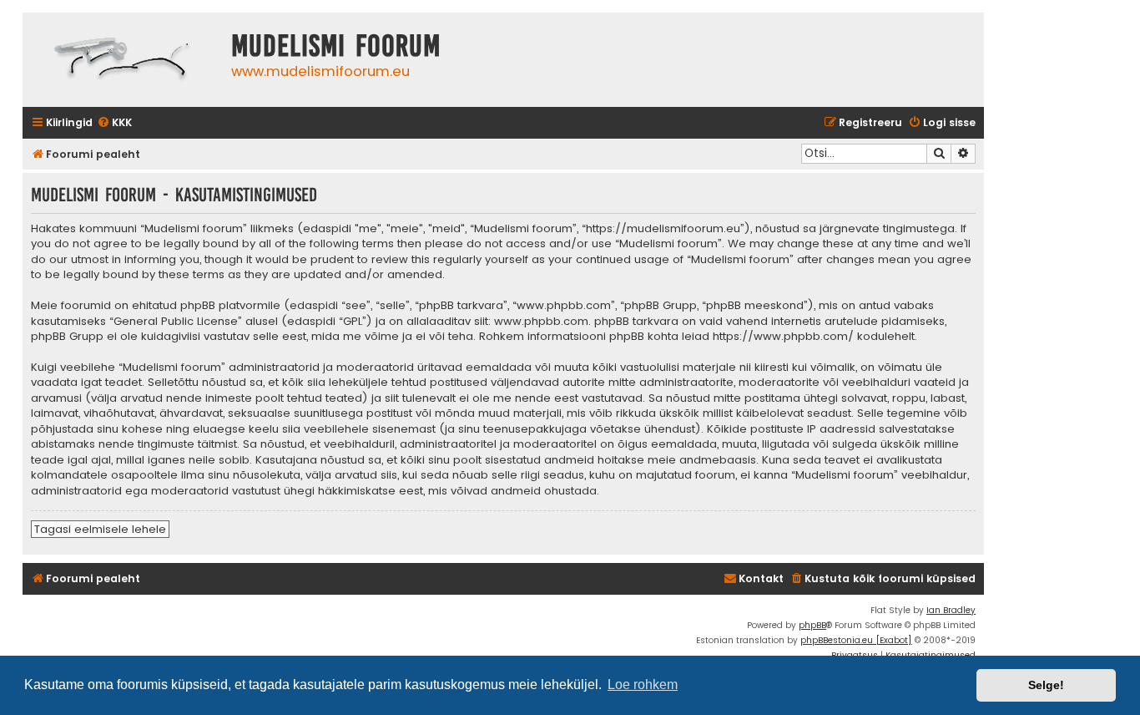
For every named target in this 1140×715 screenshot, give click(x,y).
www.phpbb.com (541, 321)
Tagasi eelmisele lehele (100, 529)
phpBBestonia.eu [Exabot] (856, 640)
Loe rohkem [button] (643, 684)
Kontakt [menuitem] (761, 578)
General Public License (175, 321)
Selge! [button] (1046, 685)
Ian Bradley (951, 610)
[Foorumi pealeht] (123, 60)
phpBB (812, 625)
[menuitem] (114, 123)
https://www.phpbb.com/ (783, 336)
